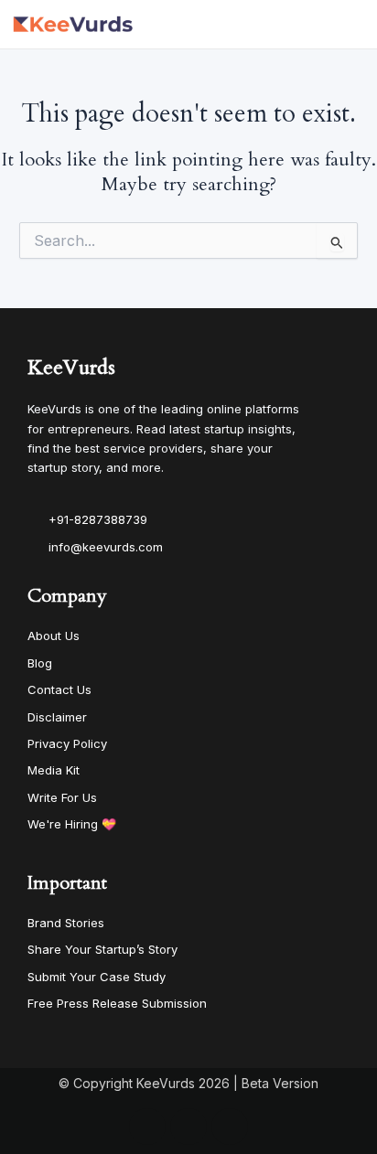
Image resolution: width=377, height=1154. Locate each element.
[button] (355, 24)
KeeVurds (71, 367)
